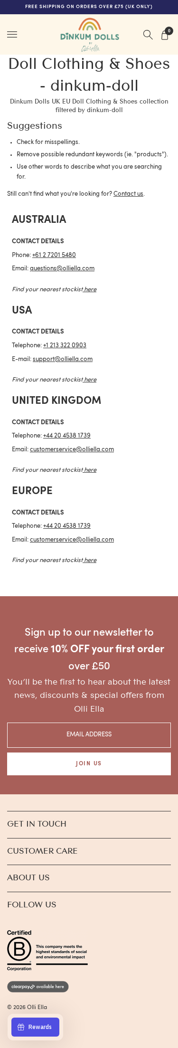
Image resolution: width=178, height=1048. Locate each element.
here (90, 289)
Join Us (89, 764)
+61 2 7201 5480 (54, 255)
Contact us (128, 194)
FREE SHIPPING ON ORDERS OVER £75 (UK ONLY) (89, 7)
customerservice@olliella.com (72, 450)
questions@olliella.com (62, 269)
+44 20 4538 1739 (67, 436)
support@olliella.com (63, 359)
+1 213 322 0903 (64, 346)
